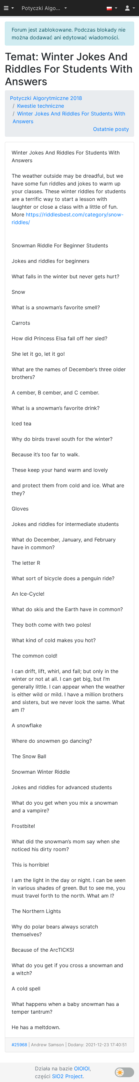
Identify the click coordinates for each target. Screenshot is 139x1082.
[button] (44, 8)
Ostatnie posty (111, 129)
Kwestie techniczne (40, 106)
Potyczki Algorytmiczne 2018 (46, 98)
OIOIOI (82, 1068)
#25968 (19, 1044)
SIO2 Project (67, 1076)
